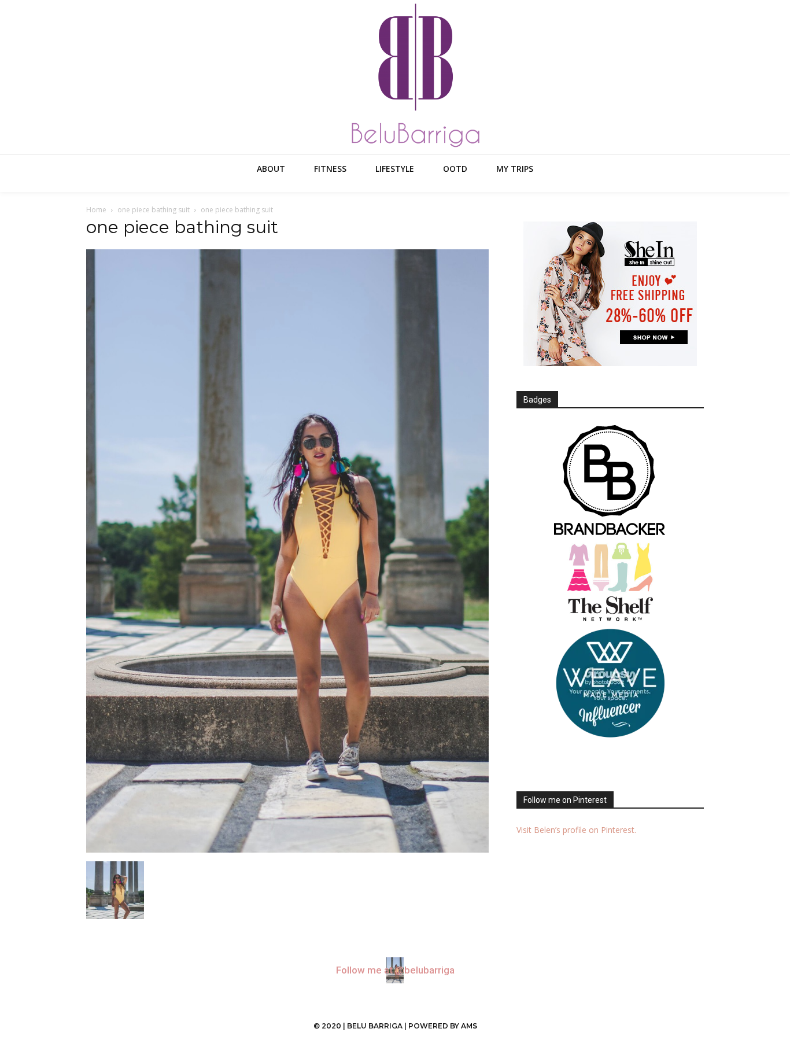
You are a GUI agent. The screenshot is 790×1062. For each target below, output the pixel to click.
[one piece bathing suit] (287, 849)
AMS (469, 1026)
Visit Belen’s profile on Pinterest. (576, 829)
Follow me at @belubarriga (395, 970)
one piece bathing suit (153, 210)
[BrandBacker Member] (610, 481)
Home (96, 210)
